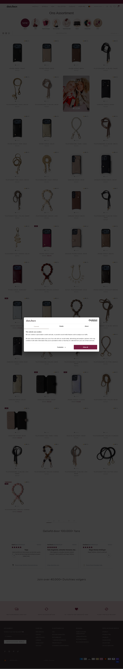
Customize (60, 347)
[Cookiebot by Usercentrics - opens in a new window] (90, 320)
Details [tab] (61, 326)
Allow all (85, 347)
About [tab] (86, 326)
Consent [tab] (36, 326)
